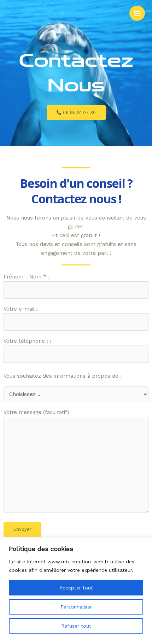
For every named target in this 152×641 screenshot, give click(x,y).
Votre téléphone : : (27, 341)
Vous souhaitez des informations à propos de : (63, 376)
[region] (76, 589)
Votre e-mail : (20, 309)
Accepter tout (76, 588)
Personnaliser (76, 607)
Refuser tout (76, 626)
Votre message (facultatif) (36, 412)
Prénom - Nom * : (26, 277)
